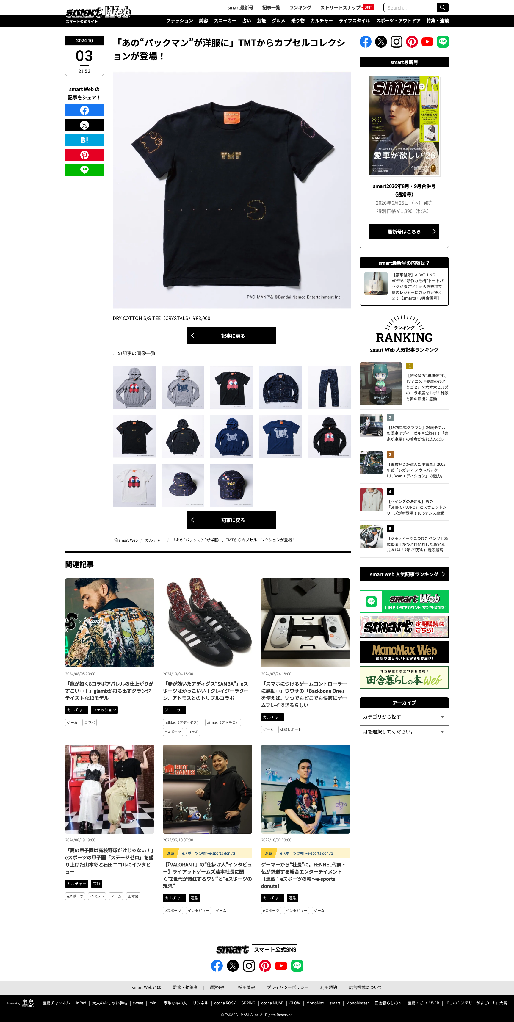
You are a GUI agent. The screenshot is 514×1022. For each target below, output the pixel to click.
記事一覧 (271, 7)
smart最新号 (240, 7)
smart (335, 1003)
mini (153, 1003)
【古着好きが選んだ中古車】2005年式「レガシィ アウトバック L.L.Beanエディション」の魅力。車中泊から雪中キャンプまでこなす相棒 (418, 470)
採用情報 (246, 987)
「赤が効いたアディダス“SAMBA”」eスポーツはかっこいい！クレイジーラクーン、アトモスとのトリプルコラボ (206, 690)
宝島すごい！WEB (423, 1003)
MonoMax (315, 1003)
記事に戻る (233, 335)
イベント (97, 896)
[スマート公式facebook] (366, 43)
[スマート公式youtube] (427, 43)
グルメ (278, 20)
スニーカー (225, 20)
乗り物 (298, 20)
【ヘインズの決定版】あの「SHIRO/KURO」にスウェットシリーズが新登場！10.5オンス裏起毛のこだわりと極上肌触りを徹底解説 (418, 507)
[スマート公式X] (381, 43)
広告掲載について (365, 987)
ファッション (179, 20)
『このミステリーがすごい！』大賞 (476, 1003)
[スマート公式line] (443, 43)
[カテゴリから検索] (404, 716)
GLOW (294, 1003)
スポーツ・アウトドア (398, 20)
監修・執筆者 (185, 987)
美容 (203, 20)
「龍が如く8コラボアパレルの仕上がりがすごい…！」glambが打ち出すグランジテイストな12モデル (109, 690)
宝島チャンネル (56, 1003)
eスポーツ (173, 731)
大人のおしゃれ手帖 (109, 1003)
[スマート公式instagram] (396, 43)
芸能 (261, 20)
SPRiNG (248, 1003)
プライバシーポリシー (287, 987)
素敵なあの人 (175, 1003)
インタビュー (198, 910)
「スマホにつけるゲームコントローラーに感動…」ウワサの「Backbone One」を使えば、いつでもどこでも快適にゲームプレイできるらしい (304, 694)
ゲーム (72, 722)
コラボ (89, 722)
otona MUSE (272, 1003)
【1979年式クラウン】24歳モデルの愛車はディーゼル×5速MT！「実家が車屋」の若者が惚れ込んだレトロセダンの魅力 (418, 433)
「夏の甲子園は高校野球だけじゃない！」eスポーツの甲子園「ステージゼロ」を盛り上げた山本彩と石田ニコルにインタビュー (109, 861)
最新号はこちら (404, 231)
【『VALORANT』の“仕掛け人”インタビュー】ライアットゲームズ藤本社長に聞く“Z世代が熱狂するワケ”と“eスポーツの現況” (207, 875)
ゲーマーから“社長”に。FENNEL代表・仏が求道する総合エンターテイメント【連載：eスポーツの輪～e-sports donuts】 (303, 875)
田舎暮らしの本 (388, 1003)
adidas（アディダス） (182, 722)
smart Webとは (146, 987)
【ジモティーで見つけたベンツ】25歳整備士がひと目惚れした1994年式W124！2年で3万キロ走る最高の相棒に (417, 544)
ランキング (300, 7)
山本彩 (133, 896)
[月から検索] (404, 731)
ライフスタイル (354, 20)
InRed (81, 1003)
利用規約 (328, 987)
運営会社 (218, 987)
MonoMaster (357, 1003)
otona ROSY (225, 1003)
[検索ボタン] (443, 7)
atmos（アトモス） (223, 722)
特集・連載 (438, 20)
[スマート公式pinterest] (412, 43)
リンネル (200, 1003)
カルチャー (322, 20)
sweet (138, 1003)
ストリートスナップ (340, 7)
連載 (194, 898)
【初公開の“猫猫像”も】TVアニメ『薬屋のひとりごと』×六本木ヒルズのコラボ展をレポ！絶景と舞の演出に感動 (427, 387)
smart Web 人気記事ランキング (404, 574)
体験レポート (291, 729)
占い (246, 20)
